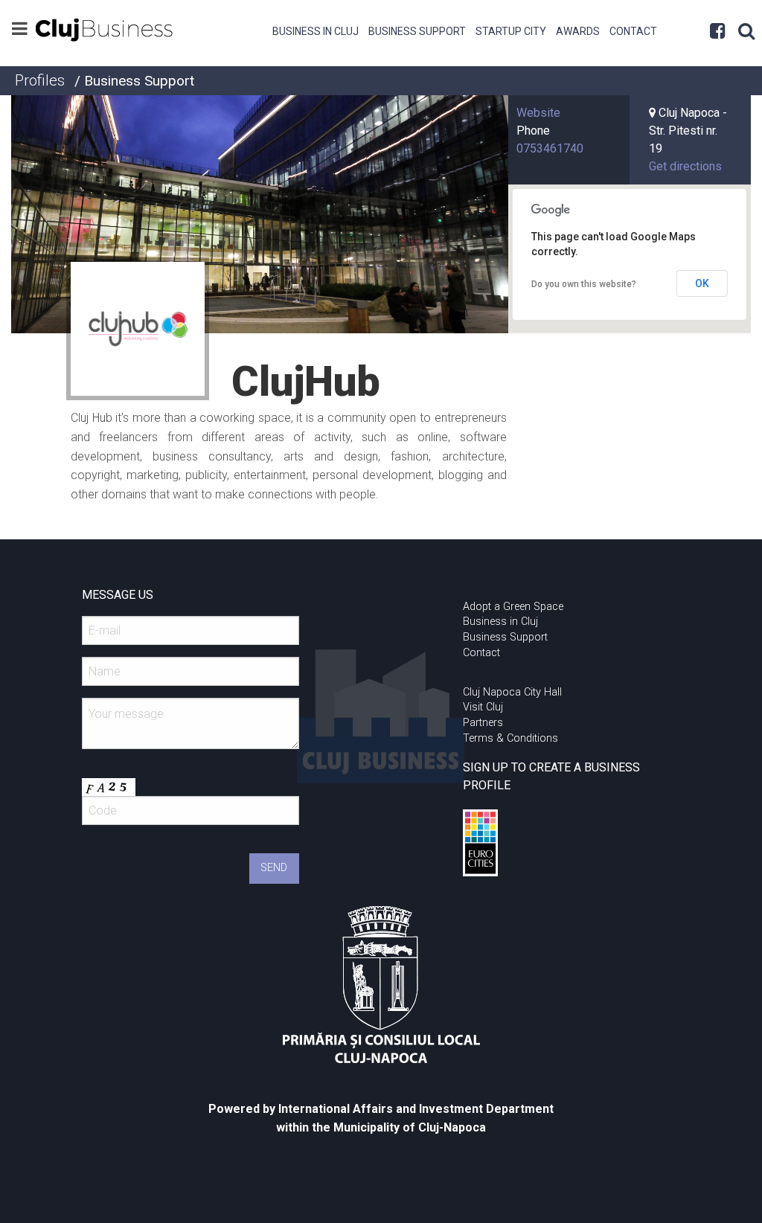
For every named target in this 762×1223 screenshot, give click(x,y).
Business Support (417, 31)
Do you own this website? (583, 284)
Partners (483, 722)
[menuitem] (316, 30)
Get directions (685, 166)
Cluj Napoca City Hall (512, 692)
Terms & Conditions (510, 738)
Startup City (511, 31)
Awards (578, 31)
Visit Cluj (483, 707)
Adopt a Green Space (513, 606)
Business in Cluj (315, 31)
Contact (633, 31)
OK (702, 283)
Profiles (40, 80)
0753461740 (549, 148)
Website (538, 113)
